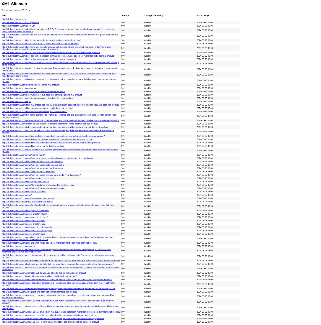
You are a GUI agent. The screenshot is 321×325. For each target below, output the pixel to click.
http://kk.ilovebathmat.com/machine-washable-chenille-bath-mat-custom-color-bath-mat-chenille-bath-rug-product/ (53, 136)
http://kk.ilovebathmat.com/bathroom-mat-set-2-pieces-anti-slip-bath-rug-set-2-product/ (41, 40)
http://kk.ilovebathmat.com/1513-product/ (20, 22)
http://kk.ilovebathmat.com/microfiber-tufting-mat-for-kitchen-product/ (33, 146)
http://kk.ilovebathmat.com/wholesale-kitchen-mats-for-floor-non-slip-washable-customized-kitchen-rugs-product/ (53, 318)
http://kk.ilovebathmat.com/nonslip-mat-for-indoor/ (24, 214)
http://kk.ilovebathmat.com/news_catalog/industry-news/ (27, 202)
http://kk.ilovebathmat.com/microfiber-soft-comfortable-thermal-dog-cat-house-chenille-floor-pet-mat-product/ (51, 143)
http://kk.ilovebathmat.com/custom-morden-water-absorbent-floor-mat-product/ (37, 98)
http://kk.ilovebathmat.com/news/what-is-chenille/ (24, 192)
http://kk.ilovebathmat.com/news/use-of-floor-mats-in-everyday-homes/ (34, 188)
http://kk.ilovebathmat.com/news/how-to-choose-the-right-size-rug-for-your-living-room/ (41, 175)
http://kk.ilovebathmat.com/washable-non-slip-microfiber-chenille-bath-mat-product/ (39, 276)
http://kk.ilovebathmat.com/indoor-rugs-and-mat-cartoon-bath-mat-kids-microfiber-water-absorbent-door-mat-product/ (55, 127)
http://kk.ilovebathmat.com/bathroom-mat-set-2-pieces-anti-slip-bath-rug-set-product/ (40, 43)
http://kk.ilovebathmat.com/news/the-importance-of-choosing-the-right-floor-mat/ (38, 185)
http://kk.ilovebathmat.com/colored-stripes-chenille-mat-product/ (30, 85)
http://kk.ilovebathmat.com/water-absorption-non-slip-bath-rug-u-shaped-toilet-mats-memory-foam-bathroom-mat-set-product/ (58, 288)
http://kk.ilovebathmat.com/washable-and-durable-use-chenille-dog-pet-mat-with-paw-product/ (44, 273)
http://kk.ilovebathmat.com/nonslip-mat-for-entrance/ (25, 210)
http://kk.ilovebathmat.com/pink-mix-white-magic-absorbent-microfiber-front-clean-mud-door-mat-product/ (49, 243)
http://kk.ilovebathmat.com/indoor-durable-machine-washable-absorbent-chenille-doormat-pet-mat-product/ (50, 124)
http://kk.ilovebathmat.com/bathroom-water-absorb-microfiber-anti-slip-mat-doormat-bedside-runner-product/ (51, 52)
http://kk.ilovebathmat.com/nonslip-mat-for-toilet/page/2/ (27, 227)
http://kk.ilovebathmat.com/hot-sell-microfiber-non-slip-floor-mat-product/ (34, 111)
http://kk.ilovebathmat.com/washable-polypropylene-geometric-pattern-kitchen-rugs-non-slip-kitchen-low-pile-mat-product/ (57, 279)
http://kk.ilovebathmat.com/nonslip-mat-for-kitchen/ (25, 217)
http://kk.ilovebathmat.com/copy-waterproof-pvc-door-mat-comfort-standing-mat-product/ (42, 95)
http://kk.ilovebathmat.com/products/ (18, 246)
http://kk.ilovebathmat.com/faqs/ (16, 101)
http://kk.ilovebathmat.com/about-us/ (18, 26)
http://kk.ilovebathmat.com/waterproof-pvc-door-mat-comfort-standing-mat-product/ (39, 292)
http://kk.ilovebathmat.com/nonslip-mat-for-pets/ (23, 220)
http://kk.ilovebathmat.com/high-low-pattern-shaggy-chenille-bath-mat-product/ (37, 108)
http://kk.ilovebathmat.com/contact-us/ (19, 88)
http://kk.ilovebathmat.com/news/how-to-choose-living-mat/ (28, 171)
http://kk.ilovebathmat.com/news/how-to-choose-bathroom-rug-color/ (33, 165)
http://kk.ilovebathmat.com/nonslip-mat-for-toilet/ (23, 234)
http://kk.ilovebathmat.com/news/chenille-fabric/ (23, 155)
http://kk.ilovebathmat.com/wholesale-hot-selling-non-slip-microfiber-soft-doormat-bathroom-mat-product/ (49, 315)
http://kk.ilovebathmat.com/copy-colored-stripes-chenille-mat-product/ (33, 91)
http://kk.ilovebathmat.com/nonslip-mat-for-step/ (23, 224)
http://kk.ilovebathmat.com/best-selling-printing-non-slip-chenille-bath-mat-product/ (39, 59)
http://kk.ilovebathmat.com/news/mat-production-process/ (28, 178)
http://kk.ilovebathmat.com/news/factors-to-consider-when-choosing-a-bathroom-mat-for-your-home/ (47, 158)
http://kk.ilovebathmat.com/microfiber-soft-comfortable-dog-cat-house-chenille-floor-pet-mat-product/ (47, 139)
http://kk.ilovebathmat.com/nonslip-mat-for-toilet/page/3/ (27, 230)
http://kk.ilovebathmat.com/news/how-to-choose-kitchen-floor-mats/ (32, 168)
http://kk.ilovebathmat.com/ (14, 19)
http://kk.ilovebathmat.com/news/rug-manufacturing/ (25, 181)
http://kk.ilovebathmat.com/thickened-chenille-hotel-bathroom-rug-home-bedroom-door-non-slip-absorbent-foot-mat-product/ (58, 264)
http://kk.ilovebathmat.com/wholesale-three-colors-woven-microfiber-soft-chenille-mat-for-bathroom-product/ (50, 322)
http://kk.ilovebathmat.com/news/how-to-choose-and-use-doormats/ (32, 161)
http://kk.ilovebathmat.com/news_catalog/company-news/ (28, 198)
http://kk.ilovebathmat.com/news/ (17, 195)
